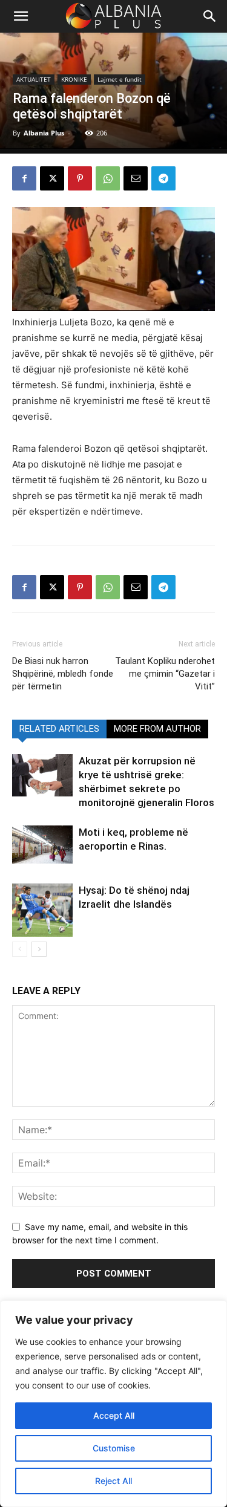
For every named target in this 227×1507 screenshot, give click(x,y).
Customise (114, 1448)
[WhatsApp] (108, 178)
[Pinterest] (80, 178)
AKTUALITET (33, 79)
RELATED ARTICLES (59, 728)
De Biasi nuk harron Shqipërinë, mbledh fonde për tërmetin (62, 674)
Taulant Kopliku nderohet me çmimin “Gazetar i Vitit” (165, 674)
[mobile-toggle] (20, 16)
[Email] (135, 178)
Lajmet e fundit (119, 79)
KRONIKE (74, 79)
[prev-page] (19, 949)
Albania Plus (44, 132)
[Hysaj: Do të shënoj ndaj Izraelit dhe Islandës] (42, 910)
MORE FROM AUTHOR (157, 728)
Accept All (113, 1415)
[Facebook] (24, 178)
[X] (52, 178)
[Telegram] (163, 178)
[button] (210, 16)
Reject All (113, 1481)
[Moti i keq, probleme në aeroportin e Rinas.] (42, 844)
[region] (113, 1403)
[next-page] (39, 949)
